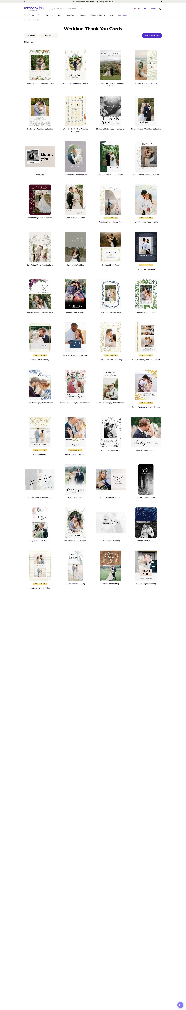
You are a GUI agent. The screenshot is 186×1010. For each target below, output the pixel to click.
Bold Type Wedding (75, 497)
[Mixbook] (34, 8)
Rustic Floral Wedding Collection (40, 129)
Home (26, 20)
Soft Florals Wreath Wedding (75, 540)
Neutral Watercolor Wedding (111, 497)
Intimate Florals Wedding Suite (75, 174)
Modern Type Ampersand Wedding (146, 174)
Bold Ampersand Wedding (75, 454)
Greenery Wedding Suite (146, 312)
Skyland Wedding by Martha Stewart (40, 83)
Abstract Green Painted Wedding (110, 174)
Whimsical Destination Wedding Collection (75, 130)
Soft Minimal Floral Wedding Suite (40, 265)
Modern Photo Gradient (75, 312)
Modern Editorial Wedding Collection (110, 129)
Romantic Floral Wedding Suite (146, 222)
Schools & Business (98, 15)
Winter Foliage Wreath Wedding (40, 217)
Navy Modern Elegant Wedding (75, 355)
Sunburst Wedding (40, 454)
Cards (59, 15)
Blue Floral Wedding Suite (111, 312)
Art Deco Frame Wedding (40, 588)
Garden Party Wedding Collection (75, 83)
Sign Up (153, 8)
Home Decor (71, 15)
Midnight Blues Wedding (146, 540)
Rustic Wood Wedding (110, 583)
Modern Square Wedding (146, 450)
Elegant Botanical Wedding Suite (40, 312)
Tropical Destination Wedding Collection (146, 84)
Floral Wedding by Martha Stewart (40, 403)
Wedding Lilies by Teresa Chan (110, 222)
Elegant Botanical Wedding (40, 540)
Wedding (83, 15)
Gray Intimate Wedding (75, 265)
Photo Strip (40, 174)
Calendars (49, 15)
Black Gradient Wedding (146, 497)
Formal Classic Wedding (40, 359)
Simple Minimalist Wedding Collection (146, 129)
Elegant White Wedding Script (40, 497)
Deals (112, 15)
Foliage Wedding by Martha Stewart (146, 407)
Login (145, 8)
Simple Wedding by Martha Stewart (110, 403)
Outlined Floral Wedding (110, 450)
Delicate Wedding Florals (75, 217)
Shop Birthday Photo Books (104, 2)
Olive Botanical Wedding (75, 583)
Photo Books (29, 15)
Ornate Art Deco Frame (111, 265)
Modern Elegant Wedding (146, 583)
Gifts (39, 15)
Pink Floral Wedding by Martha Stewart (75, 403)
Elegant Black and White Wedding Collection (111, 84)
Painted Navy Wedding (146, 269)
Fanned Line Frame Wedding (110, 359)
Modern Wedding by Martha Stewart (146, 359)
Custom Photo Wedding (111, 540)
